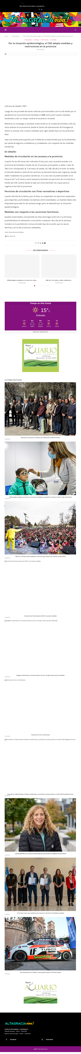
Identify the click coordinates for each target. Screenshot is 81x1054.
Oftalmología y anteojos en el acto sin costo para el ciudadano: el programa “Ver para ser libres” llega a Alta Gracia (40, 499)
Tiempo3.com (44, 334)
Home (6, 36)
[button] (21, 3)
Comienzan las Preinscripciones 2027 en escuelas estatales (40, 618)
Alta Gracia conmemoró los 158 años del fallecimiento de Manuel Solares (40, 439)
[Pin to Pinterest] (42, 243)
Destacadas (15, 36)
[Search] (75, 30)
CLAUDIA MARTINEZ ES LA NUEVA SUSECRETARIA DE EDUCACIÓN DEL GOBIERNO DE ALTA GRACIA (40, 855)
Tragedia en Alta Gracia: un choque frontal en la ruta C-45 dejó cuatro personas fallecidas (40, 677)
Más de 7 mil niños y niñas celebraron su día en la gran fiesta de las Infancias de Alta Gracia (40, 558)
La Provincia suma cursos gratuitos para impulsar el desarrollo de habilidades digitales (40, 915)
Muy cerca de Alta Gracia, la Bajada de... (32, 6)
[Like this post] (36, 243)
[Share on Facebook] (38, 243)
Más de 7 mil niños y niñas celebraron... (22, 280)
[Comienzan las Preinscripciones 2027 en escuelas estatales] (58, 266)
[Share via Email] (45, 243)
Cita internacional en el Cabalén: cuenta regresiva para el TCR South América (40, 974)
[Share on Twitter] (40, 243)
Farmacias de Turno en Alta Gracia (40, 736)
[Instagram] (41, 9)
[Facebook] (39, 9)
